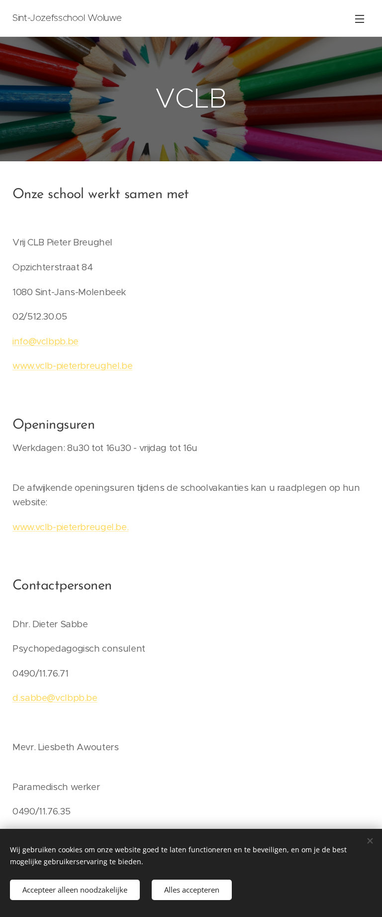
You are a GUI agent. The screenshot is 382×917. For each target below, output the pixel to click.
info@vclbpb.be (45, 341)
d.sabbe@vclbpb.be (54, 697)
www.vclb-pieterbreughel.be (72, 365)
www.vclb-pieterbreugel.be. (70, 527)
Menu (360, 18)
